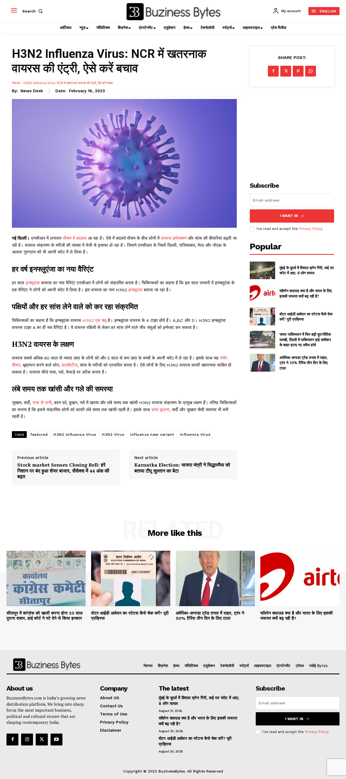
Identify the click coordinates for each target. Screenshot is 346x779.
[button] (33, 11)
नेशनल (16, 83)
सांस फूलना (160, 409)
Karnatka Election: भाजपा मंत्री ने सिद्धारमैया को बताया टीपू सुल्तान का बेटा (182, 468)
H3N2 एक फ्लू (95, 320)
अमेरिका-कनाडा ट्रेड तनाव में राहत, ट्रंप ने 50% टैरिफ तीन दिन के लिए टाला (304, 363)
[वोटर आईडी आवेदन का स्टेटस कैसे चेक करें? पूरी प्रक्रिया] (262, 316)
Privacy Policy (310, 229)
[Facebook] (273, 71)
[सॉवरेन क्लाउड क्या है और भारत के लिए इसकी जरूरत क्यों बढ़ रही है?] (262, 293)
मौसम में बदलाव (75, 238)
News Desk (32, 90)
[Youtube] (56, 739)
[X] (285, 71)
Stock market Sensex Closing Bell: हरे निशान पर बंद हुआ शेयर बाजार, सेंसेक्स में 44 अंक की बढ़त (63, 471)
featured (39, 434)
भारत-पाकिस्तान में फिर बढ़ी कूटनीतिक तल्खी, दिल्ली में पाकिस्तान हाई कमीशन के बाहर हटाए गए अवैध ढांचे (305, 339)
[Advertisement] (291, 131)
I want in (289, 216)
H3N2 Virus (113, 434)
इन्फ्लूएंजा (33, 282)
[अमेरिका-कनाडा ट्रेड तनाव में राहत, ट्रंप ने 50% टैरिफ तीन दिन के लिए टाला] (262, 362)
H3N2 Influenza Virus (75, 434)
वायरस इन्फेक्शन (174, 238)
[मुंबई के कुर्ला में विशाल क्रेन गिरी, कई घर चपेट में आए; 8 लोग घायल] (262, 270)
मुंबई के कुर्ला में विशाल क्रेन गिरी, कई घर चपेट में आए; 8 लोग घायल (307, 270)
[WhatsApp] (310, 71)
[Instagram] (27, 739)
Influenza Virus (195, 434)
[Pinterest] (298, 71)
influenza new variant (152, 434)
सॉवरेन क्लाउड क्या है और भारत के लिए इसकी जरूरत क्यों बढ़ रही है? (306, 293)
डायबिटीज (69, 365)
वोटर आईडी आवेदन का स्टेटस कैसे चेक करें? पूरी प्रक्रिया (306, 316)
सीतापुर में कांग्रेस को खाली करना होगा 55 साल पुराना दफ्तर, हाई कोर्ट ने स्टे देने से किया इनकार (44, 615)
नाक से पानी (42, 402)
